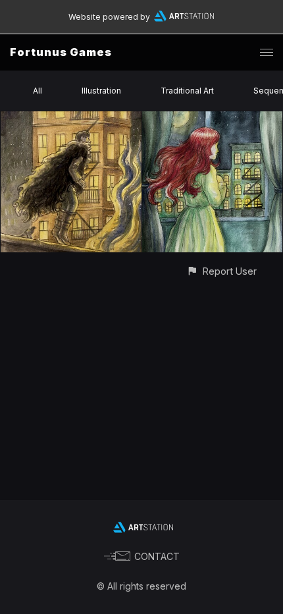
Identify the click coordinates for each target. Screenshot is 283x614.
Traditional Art (187, 91)
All (37, 91)
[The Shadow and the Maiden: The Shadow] (71, 119)
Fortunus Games (61, 52)
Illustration (101, 91)
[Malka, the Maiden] (212, 119)
